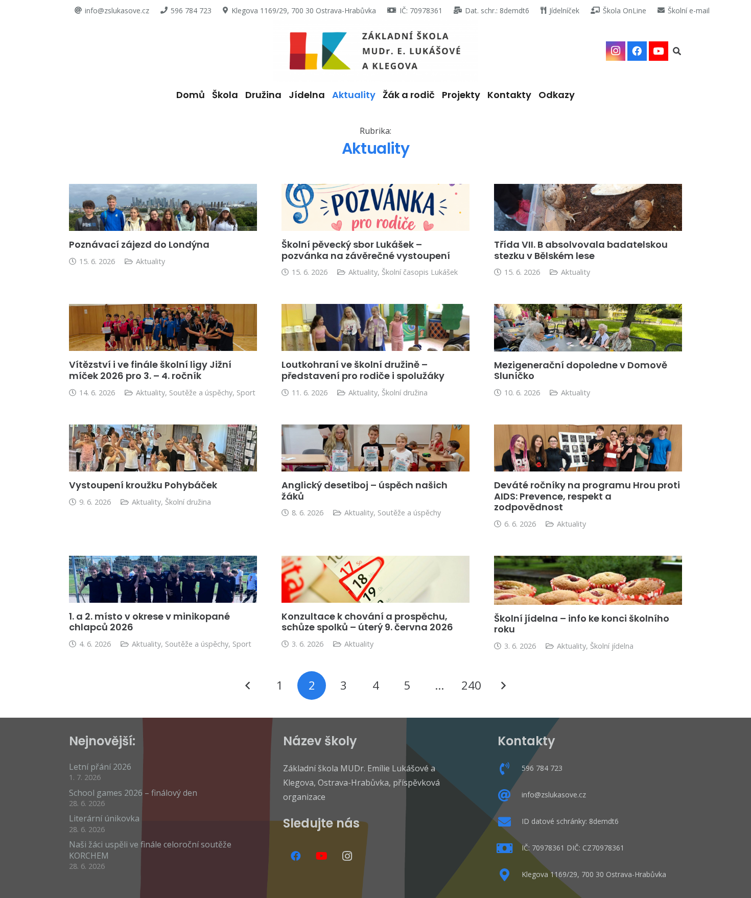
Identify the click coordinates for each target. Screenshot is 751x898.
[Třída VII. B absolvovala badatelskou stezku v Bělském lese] (588, 207)
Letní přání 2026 (100, 766)
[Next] (503, 685)
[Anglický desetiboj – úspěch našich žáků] (375, 447)
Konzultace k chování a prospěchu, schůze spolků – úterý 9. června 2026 (367, 622)
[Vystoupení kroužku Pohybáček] (163, 447)
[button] (677, 51)
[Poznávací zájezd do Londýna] (163, 207)
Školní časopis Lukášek (420, 272)
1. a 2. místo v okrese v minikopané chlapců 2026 (149, 622)
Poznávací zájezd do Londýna (139, 244)
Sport (246, 392)
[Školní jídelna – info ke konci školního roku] (588, 580)
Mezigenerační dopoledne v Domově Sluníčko (580, 371)
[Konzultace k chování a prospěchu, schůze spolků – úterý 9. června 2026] (375, 579)
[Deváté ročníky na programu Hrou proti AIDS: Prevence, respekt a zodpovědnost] (588, 447)
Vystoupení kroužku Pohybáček (143, 485)
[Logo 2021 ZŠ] (376, 51)
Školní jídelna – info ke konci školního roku (581, 624)
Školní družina (405, 392)
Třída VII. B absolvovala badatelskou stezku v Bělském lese (581, 250)
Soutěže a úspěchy (200, 392)
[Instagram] (615, 51)
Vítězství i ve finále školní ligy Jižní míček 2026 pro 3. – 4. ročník (150, 370)
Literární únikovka (104, 818)
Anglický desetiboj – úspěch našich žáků (364, 491)
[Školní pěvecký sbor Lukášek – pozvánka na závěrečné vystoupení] (375, 207)
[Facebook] (637, 51)
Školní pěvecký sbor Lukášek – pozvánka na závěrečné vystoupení (365, 250)
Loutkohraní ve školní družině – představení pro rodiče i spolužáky (362, 370)
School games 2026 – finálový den (133, 792)
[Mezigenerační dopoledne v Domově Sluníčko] (588, 327)
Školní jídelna (611, 646)
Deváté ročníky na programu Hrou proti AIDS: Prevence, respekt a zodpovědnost (587, 496)
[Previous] (248, 685)
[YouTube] (658, 51)
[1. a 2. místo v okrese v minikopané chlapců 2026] (163, 579)
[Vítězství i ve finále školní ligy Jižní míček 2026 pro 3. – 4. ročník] (163, 327)
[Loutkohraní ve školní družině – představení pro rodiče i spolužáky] (375, 327)
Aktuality (150, 261)
